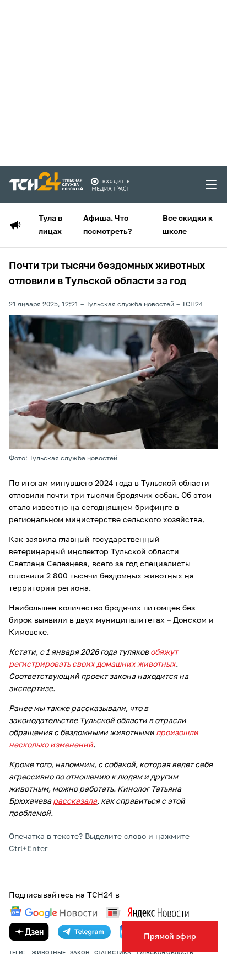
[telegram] (84, 932)
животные (48, 952)
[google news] (53, 912)
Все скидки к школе (188, 225)
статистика (112, 952)
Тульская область (164, 952)
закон (80, 952)
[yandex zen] (29, 932)
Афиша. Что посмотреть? (107, 225)
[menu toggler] (211, 184)
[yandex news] (147, 913)
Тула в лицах (50, 225)
